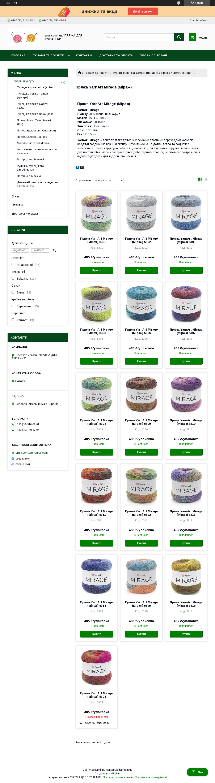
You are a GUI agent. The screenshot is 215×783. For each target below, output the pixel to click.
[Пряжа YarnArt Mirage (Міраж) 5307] (186, 303)
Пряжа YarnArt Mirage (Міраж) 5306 (141, 331)
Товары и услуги (23, 81)
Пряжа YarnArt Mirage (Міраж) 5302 (141, 240)
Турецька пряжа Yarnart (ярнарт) (135, 72)
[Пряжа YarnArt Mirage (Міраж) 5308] (96, 394)
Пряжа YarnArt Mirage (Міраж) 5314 (96, 604)
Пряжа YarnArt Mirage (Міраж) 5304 (96, 695)
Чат (200, 772)
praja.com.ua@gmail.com (32, 452)
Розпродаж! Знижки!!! (31, 159)
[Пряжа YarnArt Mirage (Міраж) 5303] (186, 212)
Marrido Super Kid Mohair (33, 143)
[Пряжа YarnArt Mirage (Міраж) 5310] (186, 394)
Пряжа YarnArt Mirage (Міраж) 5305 (96, 331)
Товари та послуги (48, 55)
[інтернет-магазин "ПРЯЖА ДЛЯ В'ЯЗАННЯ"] (24, 44)
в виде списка (205, 180)
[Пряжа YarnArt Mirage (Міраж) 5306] (141, 303)
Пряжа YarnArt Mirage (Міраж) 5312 (141, 513)
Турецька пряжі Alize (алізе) (35, 87)
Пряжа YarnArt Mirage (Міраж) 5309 (141, 422)
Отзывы (17, 205)
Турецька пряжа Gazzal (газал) (32, 105)
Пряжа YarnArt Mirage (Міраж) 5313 (186, 513)
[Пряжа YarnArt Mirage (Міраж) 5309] (141, 394)
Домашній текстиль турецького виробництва (37, 184)
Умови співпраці (153, 55)
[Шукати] (179, 37)
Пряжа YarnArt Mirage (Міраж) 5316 (186, 604)
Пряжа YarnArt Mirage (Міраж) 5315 (141, 604)
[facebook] (77, 168)
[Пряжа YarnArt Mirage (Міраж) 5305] (96, 303)
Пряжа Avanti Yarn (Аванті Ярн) (34, 122)
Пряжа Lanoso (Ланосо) (32, 136)
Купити (96, 270)
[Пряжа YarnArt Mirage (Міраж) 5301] (96, 212)
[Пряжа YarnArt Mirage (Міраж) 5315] (141, 576)
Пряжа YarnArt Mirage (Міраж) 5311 (96, 513)
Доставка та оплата (116, 55)
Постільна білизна (29, 176)
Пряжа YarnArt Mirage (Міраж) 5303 (186, 240)
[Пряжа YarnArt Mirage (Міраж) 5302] (141, 212)
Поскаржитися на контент (118, 777)
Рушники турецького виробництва (30, 167)
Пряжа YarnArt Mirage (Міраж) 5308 (96, 422)
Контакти (84, 55)
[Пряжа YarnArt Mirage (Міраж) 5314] (96, 576)
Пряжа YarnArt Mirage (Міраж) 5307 (186, 331)
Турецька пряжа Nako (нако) (36, 114)
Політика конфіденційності (151, 777)
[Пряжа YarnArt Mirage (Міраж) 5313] (186, 485)
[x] (82, 168)
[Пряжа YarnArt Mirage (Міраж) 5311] (96, 485)
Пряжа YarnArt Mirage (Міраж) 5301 (96, 240)
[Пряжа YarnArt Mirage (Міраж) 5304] (96, 667)
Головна (18, 55)
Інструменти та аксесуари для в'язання (37, 151)
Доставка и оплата (25, 213)
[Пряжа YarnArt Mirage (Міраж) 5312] (141, 485)
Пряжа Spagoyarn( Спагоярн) (36, 130)
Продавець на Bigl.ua (107, 773)
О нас (16, 196)
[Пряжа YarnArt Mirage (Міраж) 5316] (186, 576)
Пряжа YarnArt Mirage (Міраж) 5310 (186, 422)
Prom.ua (127, 769)
